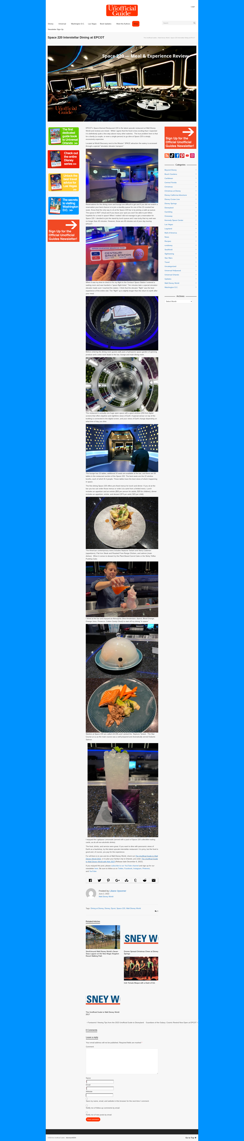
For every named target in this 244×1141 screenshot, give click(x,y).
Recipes (168, 241)
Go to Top (190, 1138)
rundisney (168, 245)
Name (88, 1078)
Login (193, 7)
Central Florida (171, 182)
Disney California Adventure (176, 195)
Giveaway (168, 216)
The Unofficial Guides (150, 37)
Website (89, 1091)
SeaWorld (168, 250)
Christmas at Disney (173, 191)
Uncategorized (170, 266)
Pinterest (146, 868)
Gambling (168, 212)
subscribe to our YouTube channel (125, 866)
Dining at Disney (97, 908)
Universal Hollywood (173, 271)
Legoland (168, 229)
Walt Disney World (163, 37)
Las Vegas (169, 224)
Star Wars (168, 258)
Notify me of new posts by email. (99, 1115)
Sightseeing (169, 254)
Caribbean (169, 178)
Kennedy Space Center (174, 220)
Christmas (169, 187)
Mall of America (171, 233)
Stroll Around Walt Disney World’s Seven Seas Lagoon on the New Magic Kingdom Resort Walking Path (102, 953)
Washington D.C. (171, 287)
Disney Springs (171, 203)
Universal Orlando (172, 275)
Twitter (120, 868)
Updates (168, 279)
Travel (167, 262)
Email (88, 1085)
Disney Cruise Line (172, 199)
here (96, 868)
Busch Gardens (171, 174)
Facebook (128, 868)
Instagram (137, 868)
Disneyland (169, 208)
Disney (107, 908)
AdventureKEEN (71, 1137)
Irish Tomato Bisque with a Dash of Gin (139, 983)
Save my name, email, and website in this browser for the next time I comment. (117, 1101)
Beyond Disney (171, 170)
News (167, 237)
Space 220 (121, 908)
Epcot (113, 908)
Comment (90, 1047)
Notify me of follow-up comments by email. (103, 1108)
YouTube (92, 871)
